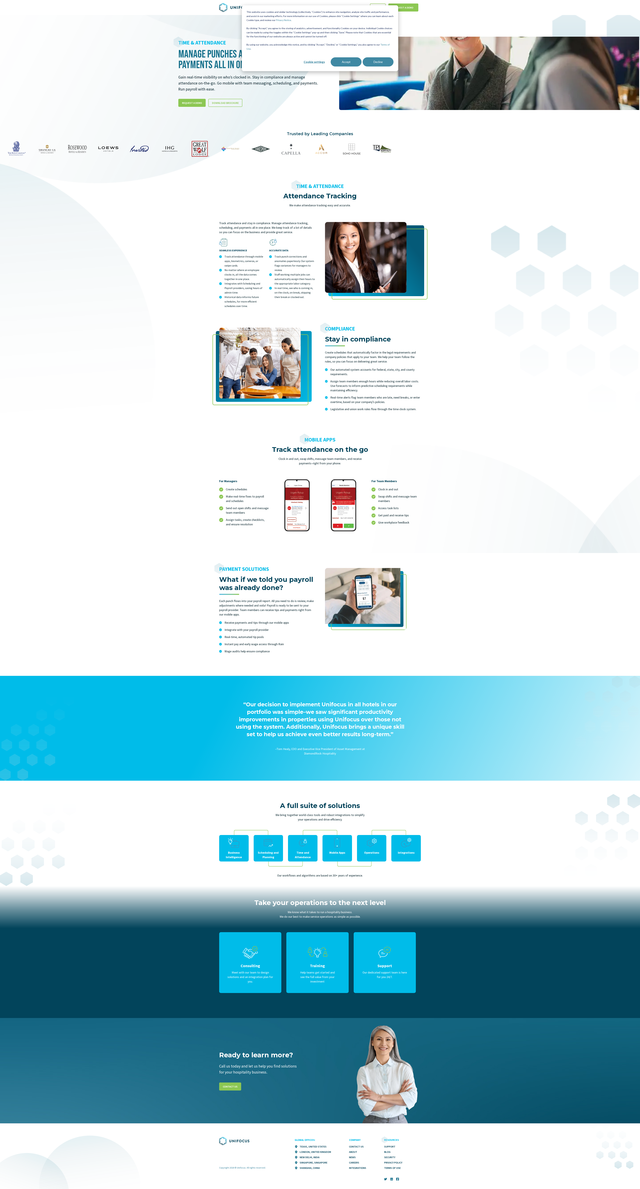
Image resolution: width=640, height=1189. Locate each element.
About (353, 1152)
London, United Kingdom (315, 1152)
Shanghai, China (310, 1168)
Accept (346, 62)
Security (389, 1157)
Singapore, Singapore (313, 1162)
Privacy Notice (283, 20)
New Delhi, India (310, 1157)
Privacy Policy (393, 1162)
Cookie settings (314, 62)
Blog (387, 1152)
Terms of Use (392, 1168)
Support (389, 1146)
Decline (378, 62)
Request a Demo (403, 7)
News (352, 1157)
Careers (354, 1162)
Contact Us (356, 1146)
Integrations (357, 1168)
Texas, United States (313, 1146)
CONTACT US (230, 1086)
